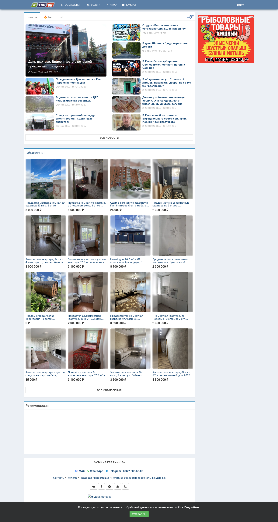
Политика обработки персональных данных (138, 477)
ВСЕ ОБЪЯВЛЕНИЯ (109, 390)
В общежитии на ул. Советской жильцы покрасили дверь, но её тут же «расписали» (166, 82)
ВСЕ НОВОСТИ (109, 137)
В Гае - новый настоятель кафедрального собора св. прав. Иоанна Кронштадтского (164, 118)
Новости (32, 17)
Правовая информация (94, 477)
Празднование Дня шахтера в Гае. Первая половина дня (78, 81)
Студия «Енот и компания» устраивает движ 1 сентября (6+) (164, 27)
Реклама (72, 477)
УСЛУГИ (94, 4)
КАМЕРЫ (130, 4)
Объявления (35, 152)
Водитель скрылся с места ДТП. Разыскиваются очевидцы (77, 99)
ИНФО (112, 4)
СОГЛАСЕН (139, 514)
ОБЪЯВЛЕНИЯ (72, 4)
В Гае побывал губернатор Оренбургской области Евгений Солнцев (163, 64)
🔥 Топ (48, 17)
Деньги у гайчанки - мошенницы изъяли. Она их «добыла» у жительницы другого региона (163, 100)
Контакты (58, 477)
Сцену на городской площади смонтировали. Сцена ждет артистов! (76, 118)
